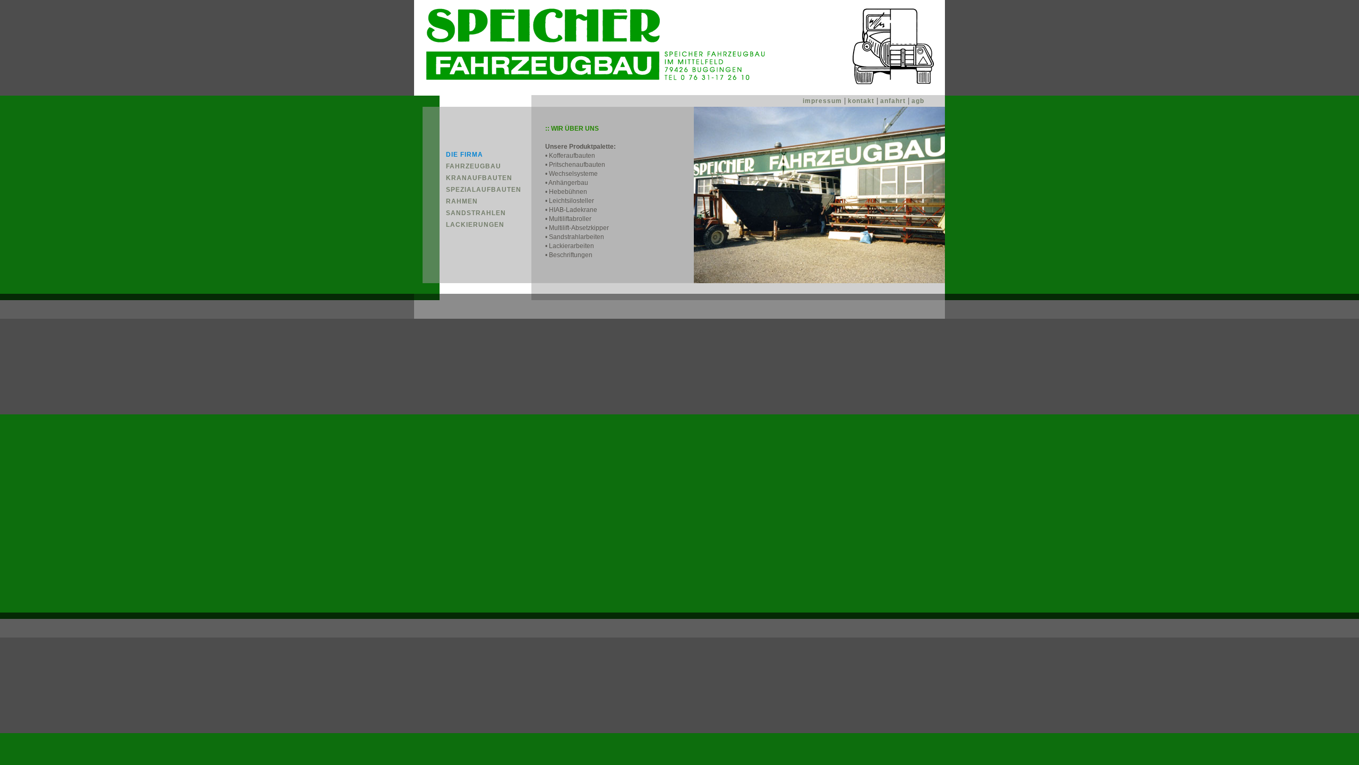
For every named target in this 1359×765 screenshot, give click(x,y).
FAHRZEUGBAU (473, 166)
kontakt (862, 101)
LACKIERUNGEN (475, 224)
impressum (823, 101)
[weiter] (819, 281)
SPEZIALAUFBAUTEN (483, 189)
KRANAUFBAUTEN (479, 178)
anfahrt (893, 101)
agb (917, 101)
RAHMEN (462, 201)
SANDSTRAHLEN (476, 213)
